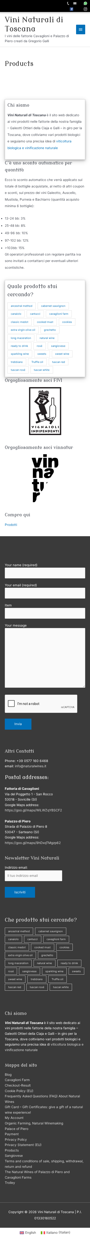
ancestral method (21, 306)
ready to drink (19, 346)
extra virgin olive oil (23, 330)
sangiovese (58, 346)
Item (8, 605)
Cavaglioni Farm (17, 1080)
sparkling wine (20, 353)
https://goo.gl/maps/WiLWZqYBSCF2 (33, 810)
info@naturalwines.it (30, 766)
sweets (41, 353)
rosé (39, 346)
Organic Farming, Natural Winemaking (34, 1123)
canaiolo (16, 313)
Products (12, 1150)
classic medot (19, 322)
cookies (67, 322)
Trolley (10, 1183)
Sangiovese (14, 1156)
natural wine (47, 338)
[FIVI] (45, 411)
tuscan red (58, 362)
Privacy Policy (16, 1139)
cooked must (45, 322)
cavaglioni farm (58, 313)
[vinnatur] (45, 478)
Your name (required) (21, 565)
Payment (12, 1134)
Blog (8, 1074)
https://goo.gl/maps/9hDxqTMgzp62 (33, 843)
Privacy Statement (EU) (23, 1145)
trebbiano (17, 362)
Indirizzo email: (16, 867)
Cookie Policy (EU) (19, 1091)
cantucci (35, 313)
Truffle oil (37, 362)
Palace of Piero (16, 1129)
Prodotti (11, 525)
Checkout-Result (18, 1085)
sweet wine (62, 353)
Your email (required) (21, 585)
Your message (16, 625)
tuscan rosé (18, 370)
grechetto (50, 330)
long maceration (21, 338)
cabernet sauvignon (53, 306)
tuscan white (41, 370)
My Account (14, 1118)
